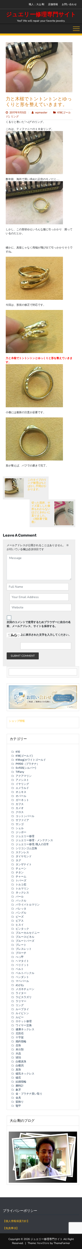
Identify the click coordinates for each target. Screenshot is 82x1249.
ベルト (20, 969)
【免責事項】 (11, 1228)
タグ (18, 860)
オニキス (21, 792)
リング (15, 116)
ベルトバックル (25, 973)
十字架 (20, 1037)
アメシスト (22, 780)
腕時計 (20, 1085)
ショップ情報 (17, 721)
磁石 (18, 1077)
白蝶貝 (20, 1065)
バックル (21, 900)
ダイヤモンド (24, 856)
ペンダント (22, 977)
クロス (20, 812)
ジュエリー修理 (25, 836)
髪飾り (20, 1101)
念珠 (18, 1045)
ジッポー (21, 832)
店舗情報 (53, 4)
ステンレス (22, 852)
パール (20, 896)
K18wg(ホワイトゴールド (31, 759)
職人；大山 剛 (36, 4)
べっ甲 (20, 957)
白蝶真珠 (21, 1061)
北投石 (20, 1033)
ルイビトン (22, 1013)
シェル (20, 828)
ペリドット (22, 965)
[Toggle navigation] (76, 29)
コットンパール (25, 816)
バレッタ (21, 908)
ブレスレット (24, 949)
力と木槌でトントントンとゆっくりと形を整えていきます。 (39, 101)
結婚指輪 (21, 1081)
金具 (18, 1097)
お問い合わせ (69, 4)
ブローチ (21, 953)
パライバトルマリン (28, 904)
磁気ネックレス (25, 1073)
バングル (21, 912)
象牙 (18, 1089)
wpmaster (41, 112)
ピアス (20, 920)
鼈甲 (18, 1105)
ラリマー (21, 1001)
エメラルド (22, 788)
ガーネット (22, 800)
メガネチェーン (25, 989)
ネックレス (22, 892)
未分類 (20, 1049)
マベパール (22, 981)
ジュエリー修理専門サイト (41, 14)
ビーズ (20, 916)
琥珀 (18, 1057)
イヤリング (22, 784)
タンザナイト (24, 864)
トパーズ (21, 880)
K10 (18, 751)
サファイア (22, 820)
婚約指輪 (21, 1041)
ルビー (20, 1017)
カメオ (20, 808)
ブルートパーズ (25, 940)
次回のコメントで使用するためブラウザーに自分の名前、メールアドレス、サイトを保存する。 (39, 624)
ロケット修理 (24, 1021)
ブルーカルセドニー (28, 932)
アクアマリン (24, 776)
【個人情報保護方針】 (16, 1221)
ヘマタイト (22, 961)
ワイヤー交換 (24, 1025)
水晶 (18, 1053)
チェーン (21, 868)
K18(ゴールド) (24, 755)
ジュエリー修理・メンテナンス (34, 840)
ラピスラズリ (24, 997)
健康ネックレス (25, 1029)
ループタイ (22, 1009)
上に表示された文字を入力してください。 (45, 635)
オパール (21, 796)
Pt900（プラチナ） (27, 763)
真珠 (18, 1069)
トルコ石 (21, 884)
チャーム (21, 876)
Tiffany (20, 772)
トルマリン (22, 888)
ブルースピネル (25, 936)
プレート (21, 945)
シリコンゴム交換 (26, 848)
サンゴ (20, 824)
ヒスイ (20, 924)
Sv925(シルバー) (26, 768)
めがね (20, 985)
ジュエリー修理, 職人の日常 (32, 844)
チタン (20, 872)
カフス (20, 804)
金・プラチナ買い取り (29, 1093)
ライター (21, 993)
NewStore (43, 1243)
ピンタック (22, 928)
